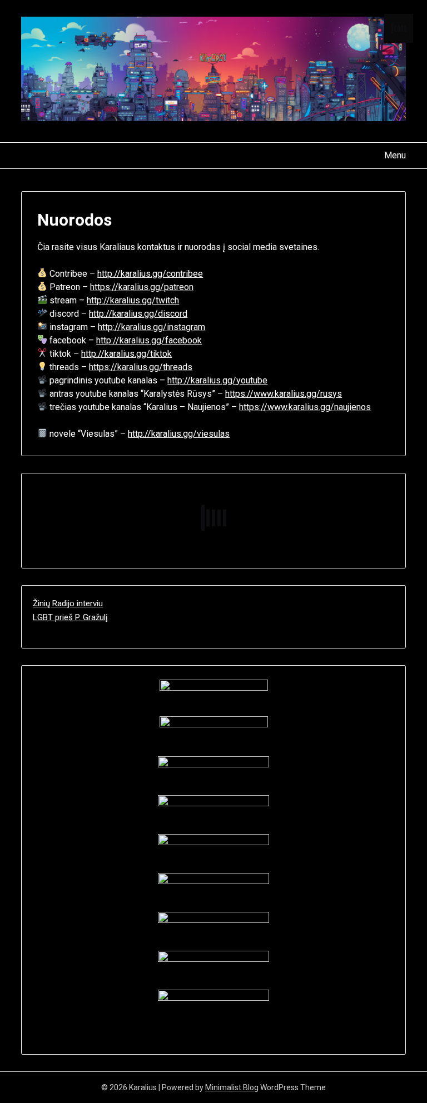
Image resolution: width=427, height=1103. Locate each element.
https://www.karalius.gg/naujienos (305, 407)
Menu (394, 155)
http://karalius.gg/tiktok (126, 353)
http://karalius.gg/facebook (149, 340)
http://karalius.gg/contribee (150, 273)
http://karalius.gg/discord (138, 313)
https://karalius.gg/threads (140, 367)
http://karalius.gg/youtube (217, 380)
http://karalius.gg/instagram (151, 327)
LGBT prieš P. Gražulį (70, 617)
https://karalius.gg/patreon (141, 287)
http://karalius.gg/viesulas (179, 433)
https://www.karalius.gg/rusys (283, 393)
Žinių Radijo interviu (68, 603)
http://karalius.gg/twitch (133, 300)
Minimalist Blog (232, 1087)
